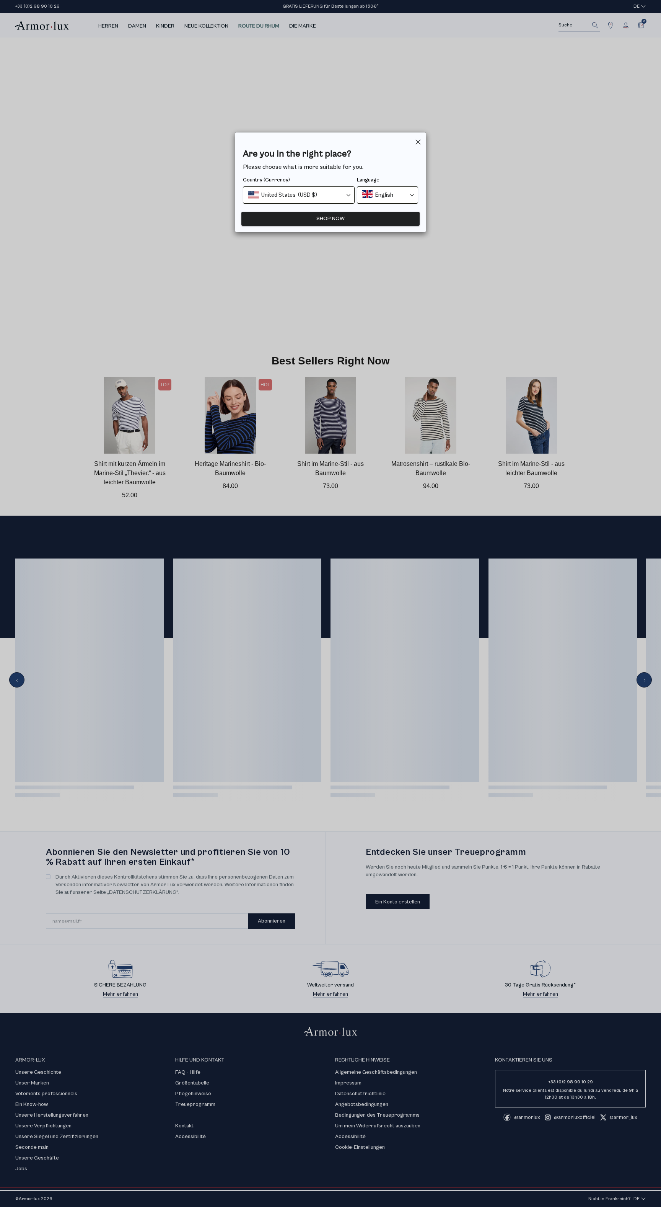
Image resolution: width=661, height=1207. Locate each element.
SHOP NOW (330, 219)
